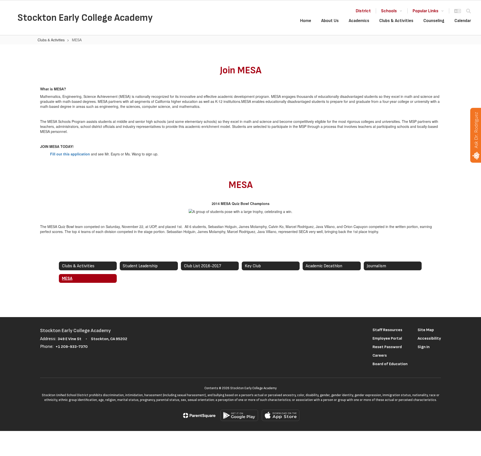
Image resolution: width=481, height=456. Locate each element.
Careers (380, 355)
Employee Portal (387, 338)
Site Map (426, 330)
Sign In (424, 347)
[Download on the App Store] (280, 415)
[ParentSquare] (199, 415)
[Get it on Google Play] (239, 415)
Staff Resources (387, 330)
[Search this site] (468, 11)
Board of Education (390, 364)
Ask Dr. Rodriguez (476, 130)
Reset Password (387, 347)
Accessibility (429, 338)
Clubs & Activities (51, 39)
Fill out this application (70, 153)
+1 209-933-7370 (72, 346)
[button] (391, 11)
